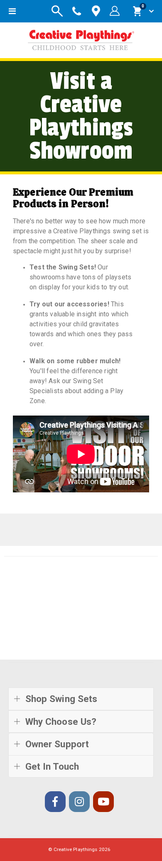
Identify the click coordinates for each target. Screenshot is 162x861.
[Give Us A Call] (77, 11)
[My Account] (114, 11)
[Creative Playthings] (81, 38)
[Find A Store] (96, 11)
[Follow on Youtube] (103, 801)
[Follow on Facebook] (55, 801)
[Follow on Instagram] (79, 801)
